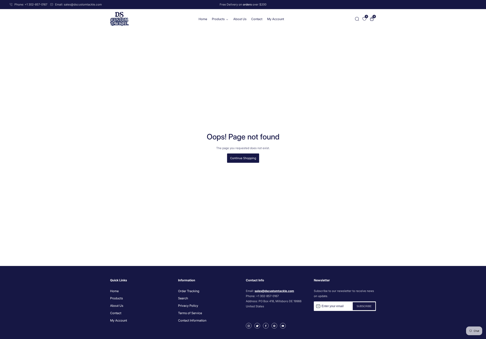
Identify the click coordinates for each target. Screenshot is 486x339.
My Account (275, 19)
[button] (357, 19)
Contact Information (192, 320)
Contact (256, 19)
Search (183, 298)
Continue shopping (243, 158)
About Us (239, 19)
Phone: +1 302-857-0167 (30, 4)
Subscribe (364, 306)
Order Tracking (188, 291)
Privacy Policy (188, 306)
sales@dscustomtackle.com (274, 291)
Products (116, 298)
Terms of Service (190, 313)
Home (203, 19)
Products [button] (218, 19)
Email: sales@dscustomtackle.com (78, 4)
